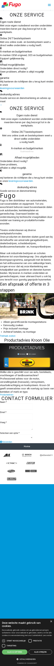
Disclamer (8, 514)
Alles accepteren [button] (14, 652)
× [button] (51, 621)
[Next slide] (50, 10)
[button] (27, 659)
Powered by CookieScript (27, 663)
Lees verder (47, 635)
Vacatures (8, 502)
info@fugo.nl (10, 612)
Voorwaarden (10, 506)
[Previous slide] (4, 10)
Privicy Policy (10, 510)
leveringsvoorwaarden (12, 88)
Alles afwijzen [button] (40, 652)
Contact (7, 498)
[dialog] (27, 642)
